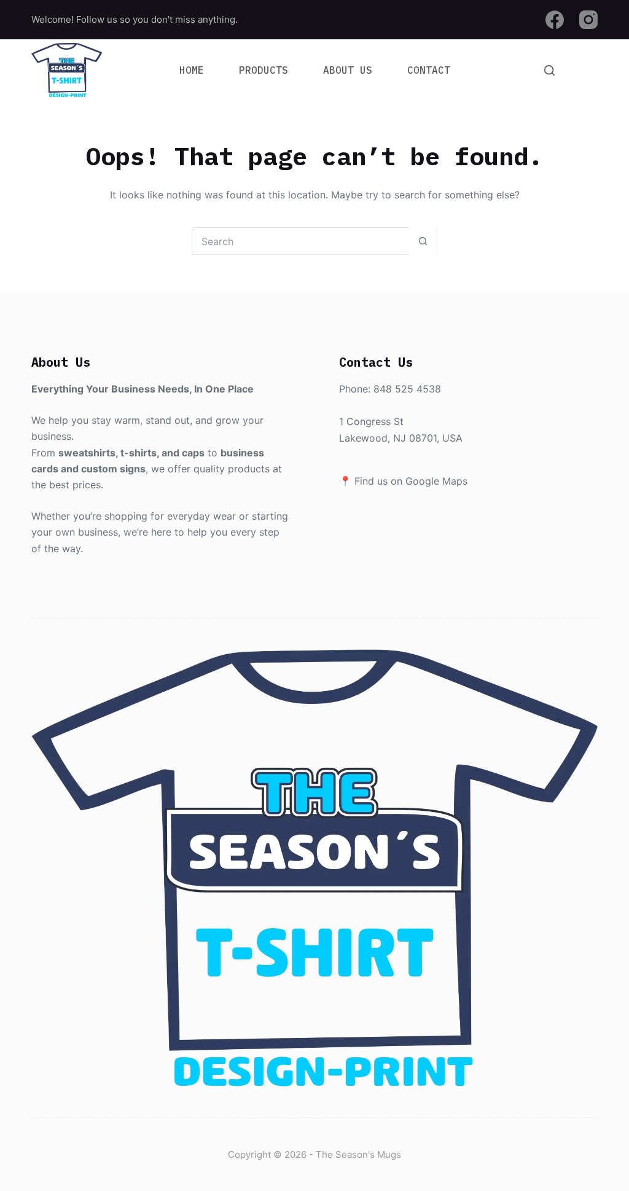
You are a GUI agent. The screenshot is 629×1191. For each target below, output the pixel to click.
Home (191, 70)
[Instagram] (588, 19)
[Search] (549, 70)
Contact (428, 70)
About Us (347, 70)
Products (263, 70)
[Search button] (423, 241)
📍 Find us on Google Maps (403, 481)
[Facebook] (554, 19)
